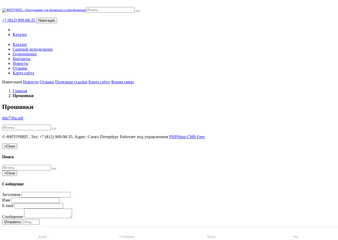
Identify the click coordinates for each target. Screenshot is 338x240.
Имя (6, 200)
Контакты (21, 58)
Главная (20, 91)
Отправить (12, 222)
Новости (20, 63)
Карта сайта (23, 73)
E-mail (7, 205)
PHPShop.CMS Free (186, 137)
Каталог (20, 34)
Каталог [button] (20, 44)
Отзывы (20, 68)
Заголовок (11, 194)
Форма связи (122, 82)
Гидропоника (25, 54)
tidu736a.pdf (12, 118)
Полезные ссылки (71, 82)
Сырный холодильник (33, 49)
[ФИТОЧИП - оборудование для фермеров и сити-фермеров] (44, 10)
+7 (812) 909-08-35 (19, 20)
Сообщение (12, 216)
